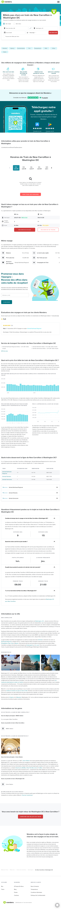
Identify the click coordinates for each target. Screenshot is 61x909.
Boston (17, 643)
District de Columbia (21, 869)
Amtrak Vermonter (7, 479)
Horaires (5, 48)
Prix (29, 48)
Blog (15, 889)
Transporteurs (37, 48)
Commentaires (21, 48)
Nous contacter (35, 886)
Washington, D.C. (39, 621)
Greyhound (18, 767)
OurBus (40, 767)
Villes (53, 48)
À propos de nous (19, 886)
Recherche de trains (48, 229)
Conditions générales (36, 892)
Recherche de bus (24, 229)
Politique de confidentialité (38, 895)
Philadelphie (4, 643)
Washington (30, 869)
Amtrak (40, 639)
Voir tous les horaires (30, 194)
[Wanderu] (6, 1)
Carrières (16, 895)
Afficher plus (4, 351)
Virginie (11, 697)
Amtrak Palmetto (6, 476)
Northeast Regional (6, 641)
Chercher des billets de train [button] (30, 816)
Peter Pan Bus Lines (32, 767)
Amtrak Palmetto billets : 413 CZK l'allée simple (45, 346)
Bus (2, 886)
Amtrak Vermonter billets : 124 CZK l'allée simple (45, 348)
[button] (58, 2)
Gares (4, 52)
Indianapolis (29, 645)
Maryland (18, 697)
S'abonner (6, 302)
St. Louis (37, 645)
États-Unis (12, 869)
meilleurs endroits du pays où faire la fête (17, 690)
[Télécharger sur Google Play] (49, 124)
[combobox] (15, 28)
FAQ (46, 48)
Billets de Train (4, 869)
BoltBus (24, 767)
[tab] (8, 24)
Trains (2, 889)
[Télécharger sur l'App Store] (37, 124)
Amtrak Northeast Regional (34, 328)
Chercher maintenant (27, 795)
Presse (15, 892)
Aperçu (12, 48)
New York (10, 643)
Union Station (26, 760)
